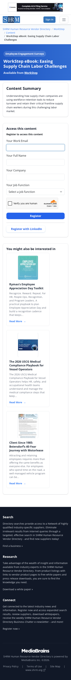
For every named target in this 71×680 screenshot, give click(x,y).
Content (10, 32)
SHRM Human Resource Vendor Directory (26, 29)
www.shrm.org (34, 670)
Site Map (55, 666)
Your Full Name (16, 155)
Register (35, 216)
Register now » (11, 628)
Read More (15, 321)
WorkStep (59, 29)
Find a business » (13, 546)
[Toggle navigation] (64, 19)
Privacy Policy (10, 666)
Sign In (49, 19)
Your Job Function (17, 185)
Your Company (16, 170)
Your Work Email (17, 141)
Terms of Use (34, 666)
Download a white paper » (18, 589)
